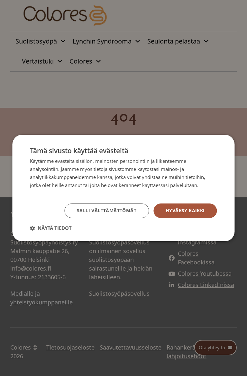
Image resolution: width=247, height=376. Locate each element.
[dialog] (123, 188)
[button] (51, 228)
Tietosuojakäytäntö (51, 193)
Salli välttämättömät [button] (106, 210)
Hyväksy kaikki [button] (185, 210)
